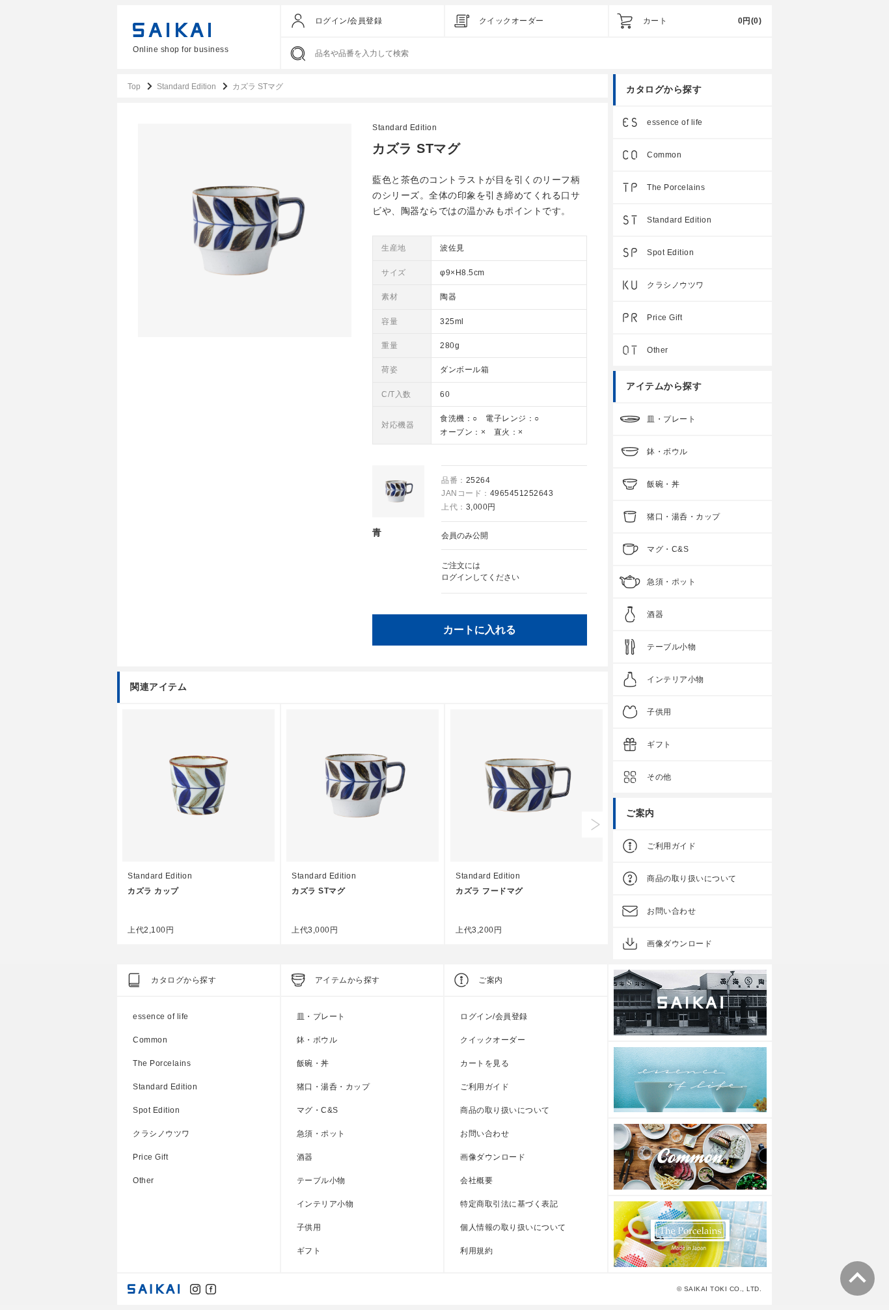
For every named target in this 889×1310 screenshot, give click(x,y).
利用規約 (476, 1251)
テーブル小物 (671, 646)
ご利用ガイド (671, 846)
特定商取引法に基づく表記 (509, 1204)
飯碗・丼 (663, 484)
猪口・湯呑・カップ (683, 516)
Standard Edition (404, 127)
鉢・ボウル (667, 451)
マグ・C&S (668, 549)
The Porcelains (676, 187)
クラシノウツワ (675, 285)
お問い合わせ (671, 911)
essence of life (675, 122)
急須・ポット (671, 581)
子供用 (659, 711)
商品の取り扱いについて (692, 878)
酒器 (655, 614)
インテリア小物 (675, 679)
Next (595, 825)
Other (657, 350)
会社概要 (476, 1180)
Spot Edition (670, 252)
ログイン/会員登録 (349, 20)
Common (664, 154)
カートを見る (484, 1063)
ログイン (456, 577)
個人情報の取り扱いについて (513, 1227)
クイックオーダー (511, 20)
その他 (659, 777)
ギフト (659, 744)
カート (655, 20)
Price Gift (664, 317)
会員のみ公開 (464, 535)
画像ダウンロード (679, 943)
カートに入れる (479, 629)
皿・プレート (671, 419)
